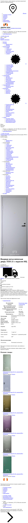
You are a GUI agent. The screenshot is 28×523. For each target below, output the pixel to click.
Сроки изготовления (10, 119)
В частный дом (9, 110)
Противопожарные (10, 109)
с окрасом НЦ (22, 304)
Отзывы (5, 18)
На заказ (5, 193)
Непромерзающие (10, 83)
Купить (13, 374)
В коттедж (8, 179)
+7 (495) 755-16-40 (5, 36)
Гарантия (5, 15)
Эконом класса (9, 44)
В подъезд (8, 108)
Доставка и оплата (7, 14)
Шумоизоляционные (10, 81)
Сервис (4, 117)
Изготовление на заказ (11, 120)
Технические (8, 115)
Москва (2, 278)
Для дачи (8, 89)
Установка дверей (10, 118)
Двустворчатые (9, 77)
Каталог (5, 41)
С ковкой (8, 149)
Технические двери (23, 303)
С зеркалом (8, 50)
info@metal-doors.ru (7, 33)
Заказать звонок (6, 21)
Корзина (2, 38)
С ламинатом (9, 49)
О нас (4, 19)
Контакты (5, 16)
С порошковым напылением (12, 70)
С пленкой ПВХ (9, 64)
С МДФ (7, 47)
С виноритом (9, 69)
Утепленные (8, 80)
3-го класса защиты (10, 112)
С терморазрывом (10, 82)
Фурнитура (8, 87)
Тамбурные (8, 105)
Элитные (8, 45)
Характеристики (6, 300)
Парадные (8, 106)
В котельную (8, 113)
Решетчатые (8, 79)
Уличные (8, 116)
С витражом (8, 68)
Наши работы (6, 20)
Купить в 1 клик (9, 267)
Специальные (6, 75)
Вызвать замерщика (5, 39)
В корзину (3, 267)
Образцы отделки (10, 86)
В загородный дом (10, 104)
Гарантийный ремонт (10, 122)
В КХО (7, 111)
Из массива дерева (10, 51)
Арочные (8, 76)
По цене (5, 43)
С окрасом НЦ (9, 67)
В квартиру (8, 90)
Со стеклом (8, 74)
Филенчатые (8, 52)
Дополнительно (6, 85)
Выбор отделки (6, 46)
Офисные (8, 92)
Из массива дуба (9, 72)
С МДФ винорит (9, 73)
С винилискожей (9, 66)
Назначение (5, 88)
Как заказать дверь (7, 496)
